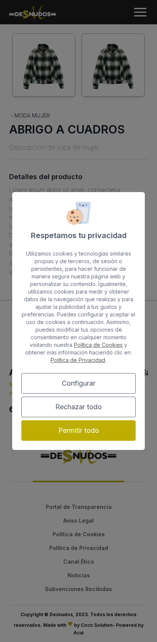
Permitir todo (78, 430)
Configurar (78, 383)
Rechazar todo (78, 407)
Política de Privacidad (78, 360)
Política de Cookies (98, 345)
